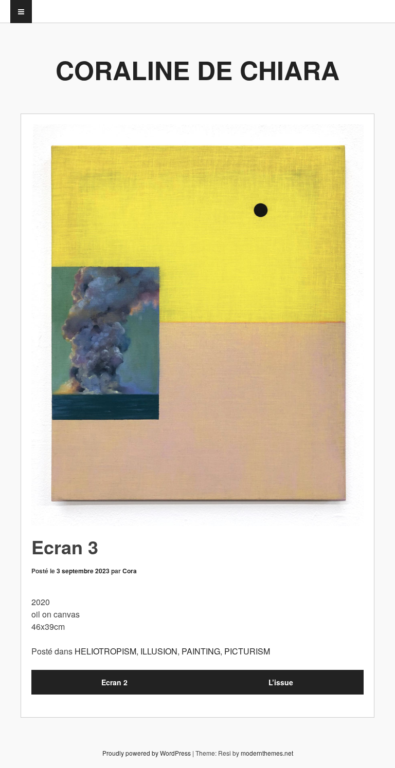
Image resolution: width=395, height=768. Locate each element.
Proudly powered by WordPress (146, 752)
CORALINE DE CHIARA (197, 69)
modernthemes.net (267, 752)
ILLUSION (158, 651)
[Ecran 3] (197, 325)
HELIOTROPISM (105, 651)
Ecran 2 (114, 682)
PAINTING (201, 651)
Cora (129, 570)
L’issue (280, 682)
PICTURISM (247, 651)
